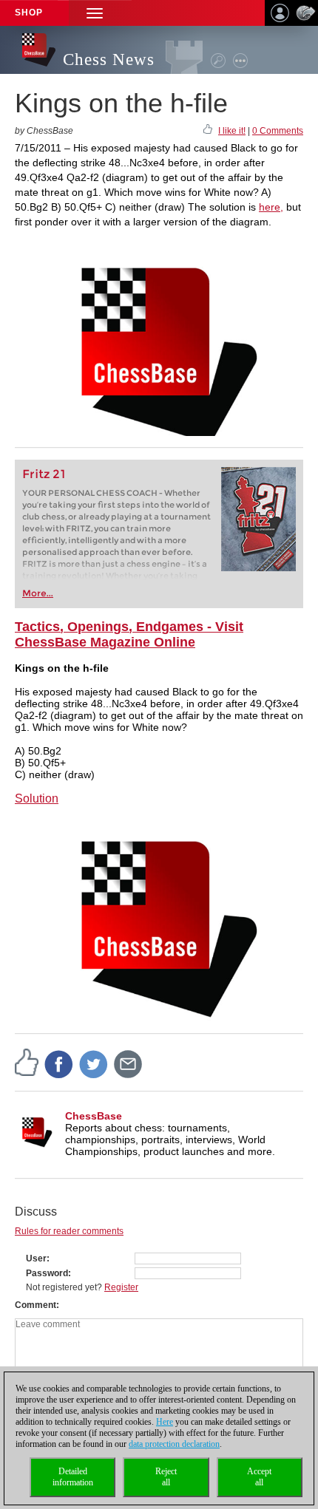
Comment (35, 1305)
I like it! (232, 131)
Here (164, 1422)
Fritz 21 (44, 474)
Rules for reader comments (69, 1231)
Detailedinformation (73, 1477)
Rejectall (166, 1477)
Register (121, 1287)
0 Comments (277, 131)
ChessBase (93, 1116)
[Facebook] (59, 1063)
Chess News (109, 59)
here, (271, 207)
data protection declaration (174, 1444)
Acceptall (259, 1477)
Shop (29, 12)
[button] (95, 13)
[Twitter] (94, 1063)
